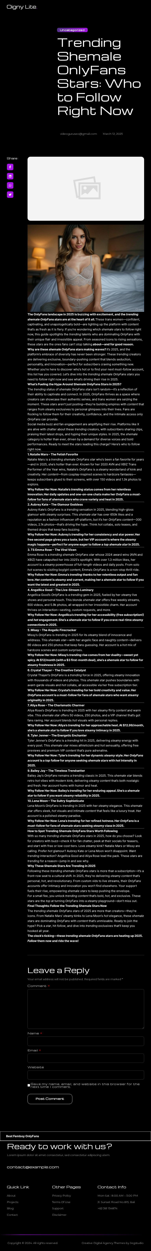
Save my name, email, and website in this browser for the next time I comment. (85, 1085)
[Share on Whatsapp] (10, 185)
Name (35, 1033)
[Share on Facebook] (10, 167)
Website (36, 1067)
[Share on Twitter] (10, 194)
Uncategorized (72, 30)
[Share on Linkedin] (10, 176)
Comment (39, 985)
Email (34, 1050)
